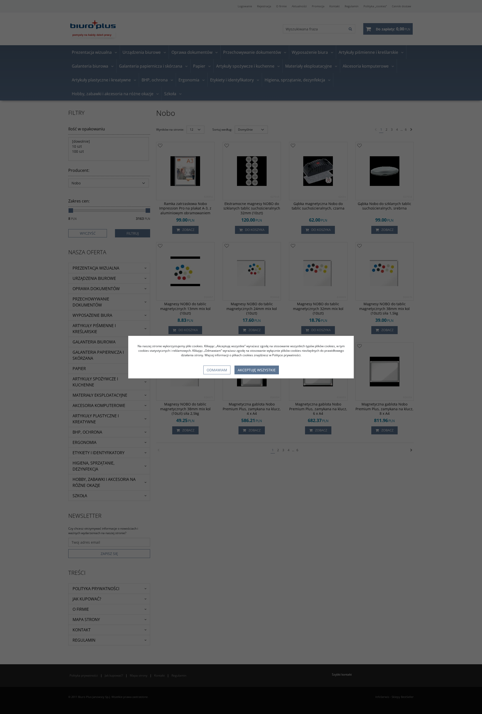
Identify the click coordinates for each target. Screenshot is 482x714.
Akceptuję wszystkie (257, 370)
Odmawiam (217, 370)
